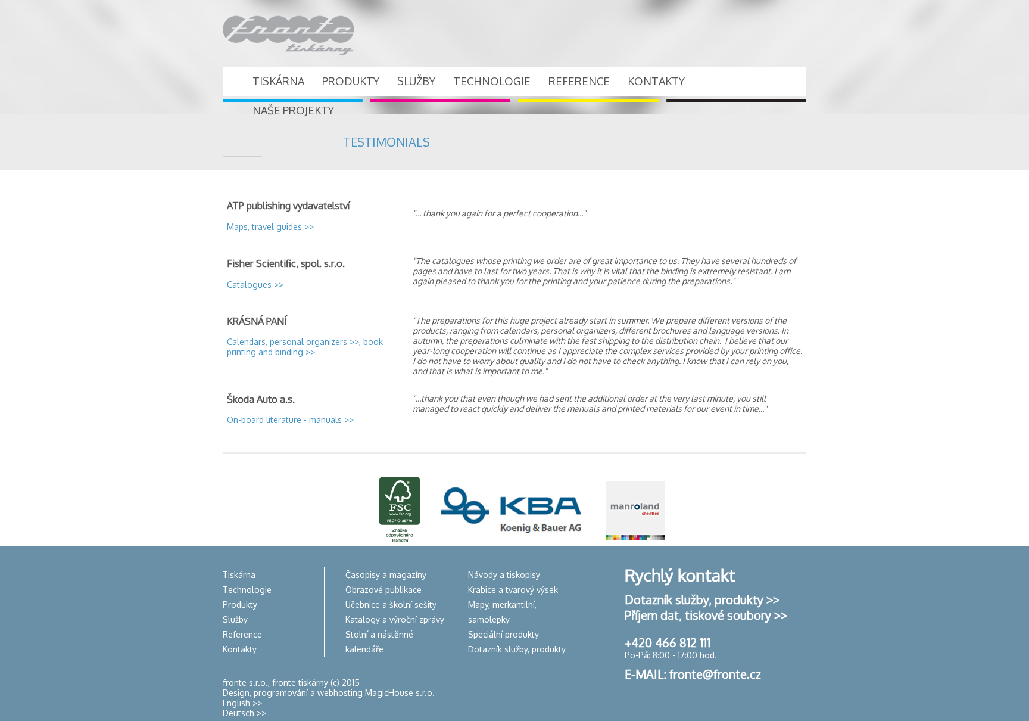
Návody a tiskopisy (504, 575)
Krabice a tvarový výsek (513, 590)
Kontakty (240, 649)
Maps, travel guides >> (270, 227)
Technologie (247, 590)
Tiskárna (239, 575)
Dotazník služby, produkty (517, 649)
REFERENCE (579, 81)
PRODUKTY (350, 81)
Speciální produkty (503, 634)
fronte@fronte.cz (715, 674)
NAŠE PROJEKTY (293, 110)
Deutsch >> (244, 713)
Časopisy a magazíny (385, 575)
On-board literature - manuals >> (290, 420)
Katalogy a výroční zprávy (394, 619)
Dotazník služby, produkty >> (702, 599)
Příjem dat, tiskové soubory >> (706, 615)
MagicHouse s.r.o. (400, 693)
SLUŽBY (416, 81)
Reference (242, 634)
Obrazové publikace (383, 590)
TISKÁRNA (278, 81)
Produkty (240, 604)
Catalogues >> (255, 284)
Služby (235, 619)
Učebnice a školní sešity (390, 604)
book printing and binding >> (305, 347)
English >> (242, 703)
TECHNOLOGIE (492, 81)
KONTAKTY (656, 81)
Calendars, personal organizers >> (293, 342)
